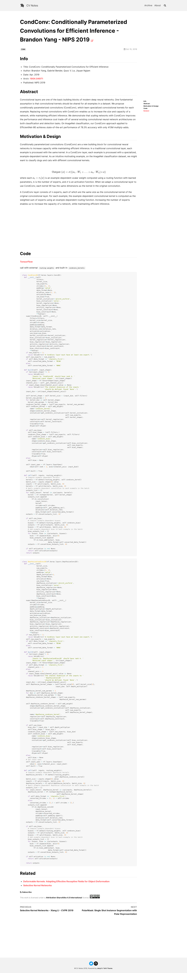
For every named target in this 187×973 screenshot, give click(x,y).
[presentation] (78, 172)
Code (145, 108)
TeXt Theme (107, 968)
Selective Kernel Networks (37, 885)
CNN (23, 49)
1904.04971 (36, 78)
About (157, 5)
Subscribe (27, 892)
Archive (148, 5)
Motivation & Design (151, 106)
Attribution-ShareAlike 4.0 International (64, 897)
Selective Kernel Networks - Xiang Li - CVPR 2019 (46, 910)
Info (144, 101)
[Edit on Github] (92, 40)
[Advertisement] (155, 59)
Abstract (146, 104)
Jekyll (99, 968)
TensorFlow (26, 261)
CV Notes (32, 5)
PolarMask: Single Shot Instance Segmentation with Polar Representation (109, 912)
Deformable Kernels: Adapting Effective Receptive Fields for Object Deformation (66, 881)
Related (146, 111)
